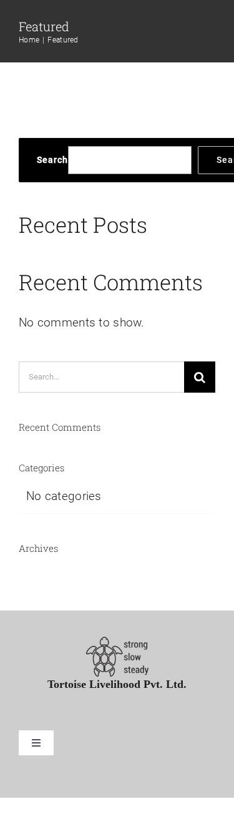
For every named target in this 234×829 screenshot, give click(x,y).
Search (52, 160)
